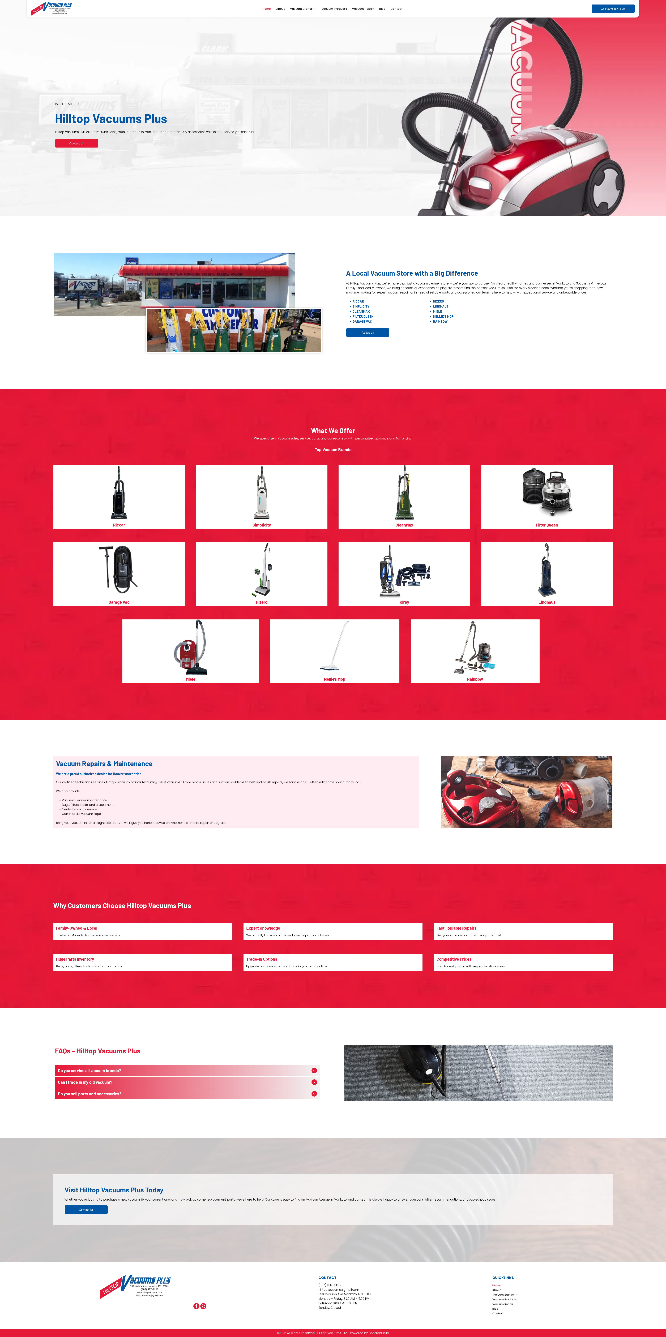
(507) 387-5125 (329, 1285)
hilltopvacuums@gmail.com (338, 1290)
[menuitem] (267, 9)
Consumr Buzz (379, 1333)
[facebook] (196, 1306)
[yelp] (203, 1306)
